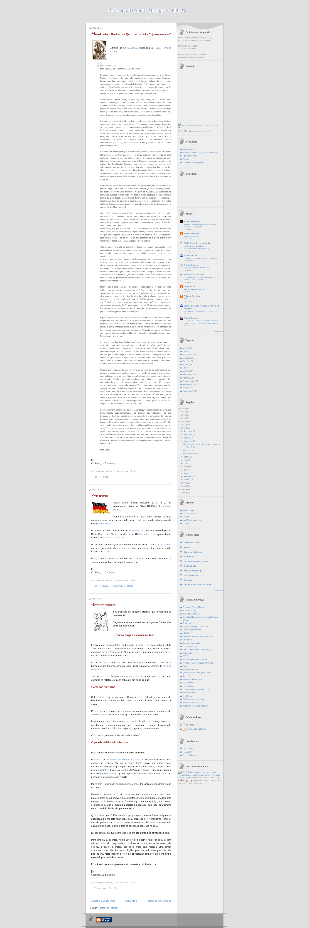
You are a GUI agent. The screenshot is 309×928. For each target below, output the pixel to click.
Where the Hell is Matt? (193, 703)
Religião (186, 388)
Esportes (186, 361)
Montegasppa (188, 510)
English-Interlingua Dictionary (195, 626)
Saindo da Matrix (192, 543)
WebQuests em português (194, 699)
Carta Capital (130, 48)
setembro (188, 441)
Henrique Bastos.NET (194, 275)
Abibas (105, 652)
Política (105, 477)
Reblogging (187, 384)
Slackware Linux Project (193, 679)
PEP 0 (185, 656)
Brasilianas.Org (189, 610)
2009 (183, 483)
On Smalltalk (190, 566)
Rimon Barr (187, 676)
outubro (187, 438)
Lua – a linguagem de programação (198, 650)
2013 (183, 418)
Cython (186, 159)
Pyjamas (186, 666)
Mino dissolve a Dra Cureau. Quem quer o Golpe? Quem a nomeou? (131, 34)
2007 (183, 489)
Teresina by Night (192, 234)
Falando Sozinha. (192, 296)
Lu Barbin (190, 725)
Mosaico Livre (190, 256)
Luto (184, 368)
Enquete (186, 358)
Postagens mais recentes (102, 901)
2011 (183, 425)
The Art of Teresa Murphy (194, 607)
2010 (183, 428)
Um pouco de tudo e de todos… (199, 585)
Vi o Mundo (187, 696)
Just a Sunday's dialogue (194, 289)
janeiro (187, 480)
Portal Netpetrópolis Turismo (195, 660)
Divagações (189, 287)
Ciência (186, 348)
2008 (183, 486)
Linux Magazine (189, 646)
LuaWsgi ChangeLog (192, 520)
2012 (183, 421)
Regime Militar (108, 773)
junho (186, 463)
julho (186, 460)
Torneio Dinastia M (191, 236)
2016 (183, 408)
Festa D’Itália (99, 496)
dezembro (188, 431)
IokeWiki (186, 633)
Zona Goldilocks (190, 755)
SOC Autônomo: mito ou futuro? (197, 249)
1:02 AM (131, 580)
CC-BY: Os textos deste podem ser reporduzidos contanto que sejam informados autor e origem (199, 775)
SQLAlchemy (188, 683)
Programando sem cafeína (196, 561)
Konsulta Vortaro (190, 513)
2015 (183, 412)
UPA (108, 551)
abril (186, 470)
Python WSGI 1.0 (190, 669)
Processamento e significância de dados (200, 152)
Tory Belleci (188, 686)
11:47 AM (132, 882)
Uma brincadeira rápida (193, 162)
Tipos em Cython (190, 156)
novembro (188, 434)
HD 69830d (187, 752)
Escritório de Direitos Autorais (123, 759)
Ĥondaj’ (186, 523)
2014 (183, 415)
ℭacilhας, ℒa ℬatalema (196, 729)
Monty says (189, 557)
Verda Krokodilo (189, 692)
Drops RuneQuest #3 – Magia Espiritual (200, 258)
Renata (187, 547)
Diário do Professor (193, 552)
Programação (188, 381)
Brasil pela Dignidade (192, 614)
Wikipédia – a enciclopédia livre (196, 706)
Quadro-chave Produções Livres (197, 673)
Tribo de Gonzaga (116, 537)
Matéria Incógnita (192, 222)
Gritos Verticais (191, 318)
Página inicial (130, 901)
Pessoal (129, 586)
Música (121, 586)
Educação (106, 586)
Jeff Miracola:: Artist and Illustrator (197, 636)
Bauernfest (135, 530)
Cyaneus (188, 580)
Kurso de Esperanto (191, 643)
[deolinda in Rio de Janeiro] (195, 123)
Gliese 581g (188, 749)
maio (186, 467)
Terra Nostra (105, 523)
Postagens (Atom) (107, 908)
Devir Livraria (188, 623)
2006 (183, 493)
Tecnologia (187, 391)
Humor (114, 586)
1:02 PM (132, 471)
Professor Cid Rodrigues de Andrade (198, 663)
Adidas (120, 652)
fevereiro (188, 476)
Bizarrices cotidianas (103, 605)
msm (186, 299)
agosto (187, 457)
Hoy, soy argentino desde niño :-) (197, 268)
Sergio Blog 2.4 (191, 265)
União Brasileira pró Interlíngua (196, 689)
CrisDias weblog (191, 575)
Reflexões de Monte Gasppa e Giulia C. (146, 10)
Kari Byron (187, 640)
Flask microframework (192, 630)
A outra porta (188, 149)
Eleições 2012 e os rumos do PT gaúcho (201, 311)
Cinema (186, 351)
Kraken (186, 517)
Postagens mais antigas (158, 901)
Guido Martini (164, 544)
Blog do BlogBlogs (193, 571)
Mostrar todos (218, 331)
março (187, 473)
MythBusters (188, 653)
